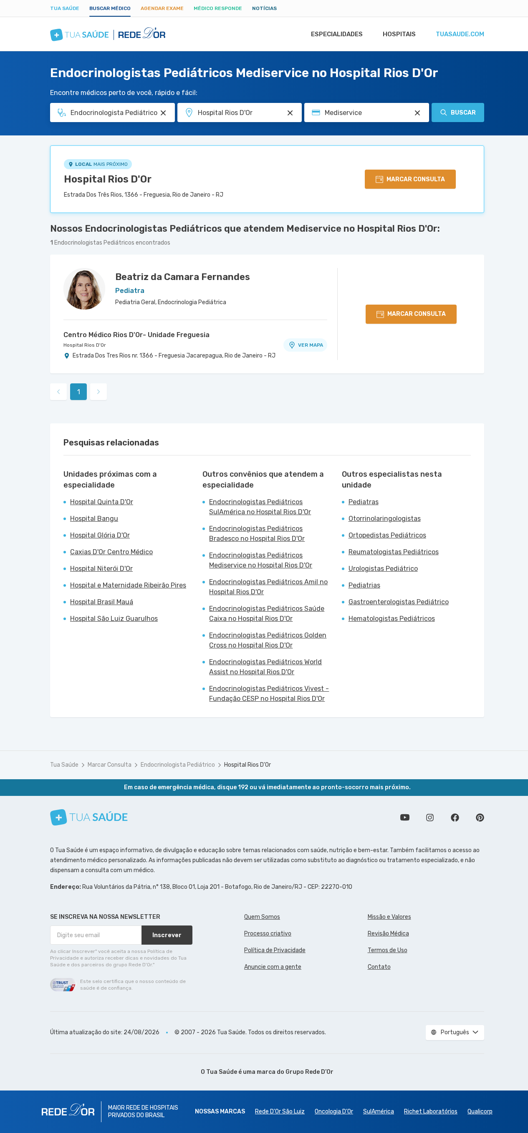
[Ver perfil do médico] (84, 289)
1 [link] (78, 392)
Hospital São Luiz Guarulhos (114, 619)
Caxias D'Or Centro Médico (111, 552)
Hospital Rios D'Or (108, 179)
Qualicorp (480, 1111)
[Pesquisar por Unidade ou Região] (290, 113)
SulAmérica (378, 1111)
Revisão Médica (388, 933)
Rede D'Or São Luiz (280, 1111)
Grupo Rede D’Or (309, 1071)
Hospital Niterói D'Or (101, 569)
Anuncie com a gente (272, 966)
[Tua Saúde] (89, 817)
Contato (379, 966)
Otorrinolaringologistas (385, 519)
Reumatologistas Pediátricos (394, 552)
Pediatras (364, 502)
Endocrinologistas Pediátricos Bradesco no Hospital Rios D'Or (257, 534)
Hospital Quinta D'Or (101, 502)
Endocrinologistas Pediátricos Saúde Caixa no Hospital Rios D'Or (266, 614)
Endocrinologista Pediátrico (178, 764)
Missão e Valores (389, 916)
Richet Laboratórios (430, 1111)
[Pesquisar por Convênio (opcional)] (417, 113)
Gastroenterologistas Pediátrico (399, 602)
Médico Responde (218, 8)
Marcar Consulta (109, 764)
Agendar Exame (162, 8)
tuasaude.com (460, 34)
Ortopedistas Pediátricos (387, 535)
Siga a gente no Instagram (430, 817)
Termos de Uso (387, 950)
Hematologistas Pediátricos (392, 619)
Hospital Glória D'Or (100, 535)
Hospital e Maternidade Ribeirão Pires (128, 585)
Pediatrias (364, 585)
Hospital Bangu (94, 519)
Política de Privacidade (275, 950)
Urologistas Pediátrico (383, 569)
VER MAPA (310, 345)
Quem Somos (262, 916)
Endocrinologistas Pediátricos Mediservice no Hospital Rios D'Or (260, 560)
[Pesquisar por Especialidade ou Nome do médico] (163, 113)
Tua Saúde (64, 8)
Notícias (264, 8)
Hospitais (399, 34)
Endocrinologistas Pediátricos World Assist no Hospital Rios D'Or (265, 667)
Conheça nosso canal (405, 817)
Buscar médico (110, 8)
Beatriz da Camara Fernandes (182, 277)
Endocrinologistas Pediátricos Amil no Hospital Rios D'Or (268, 587)
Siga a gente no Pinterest (480, 817)
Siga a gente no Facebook (455, 817)
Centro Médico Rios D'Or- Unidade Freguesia (136, 335)
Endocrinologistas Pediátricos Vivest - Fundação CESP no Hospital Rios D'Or (269, 694)
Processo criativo (267, 933)
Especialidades (337, 34)
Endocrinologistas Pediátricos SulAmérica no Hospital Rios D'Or (260, 507)
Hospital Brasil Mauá (101, 602)
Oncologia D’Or (334, 1111)
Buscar (463, 112)
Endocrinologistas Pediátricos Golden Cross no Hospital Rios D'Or (267, 640)
